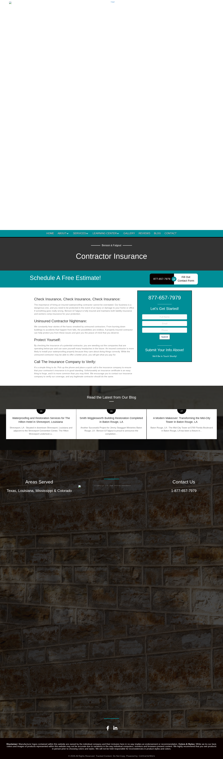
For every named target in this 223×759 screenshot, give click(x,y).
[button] (67, 233)
